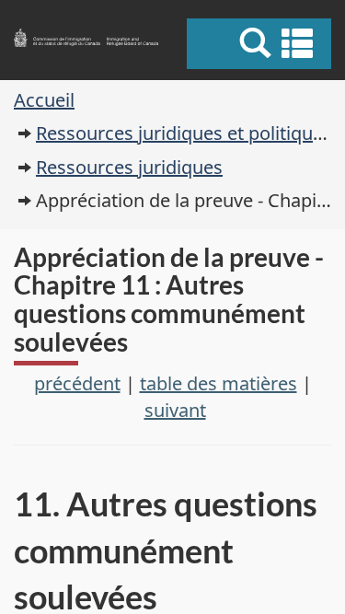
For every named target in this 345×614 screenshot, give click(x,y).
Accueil (44, 99)
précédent (77, 383)
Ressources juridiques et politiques (184, 133)
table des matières (218, 383)
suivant (175, 410)
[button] (261, 43)
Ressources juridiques (129, 167)
